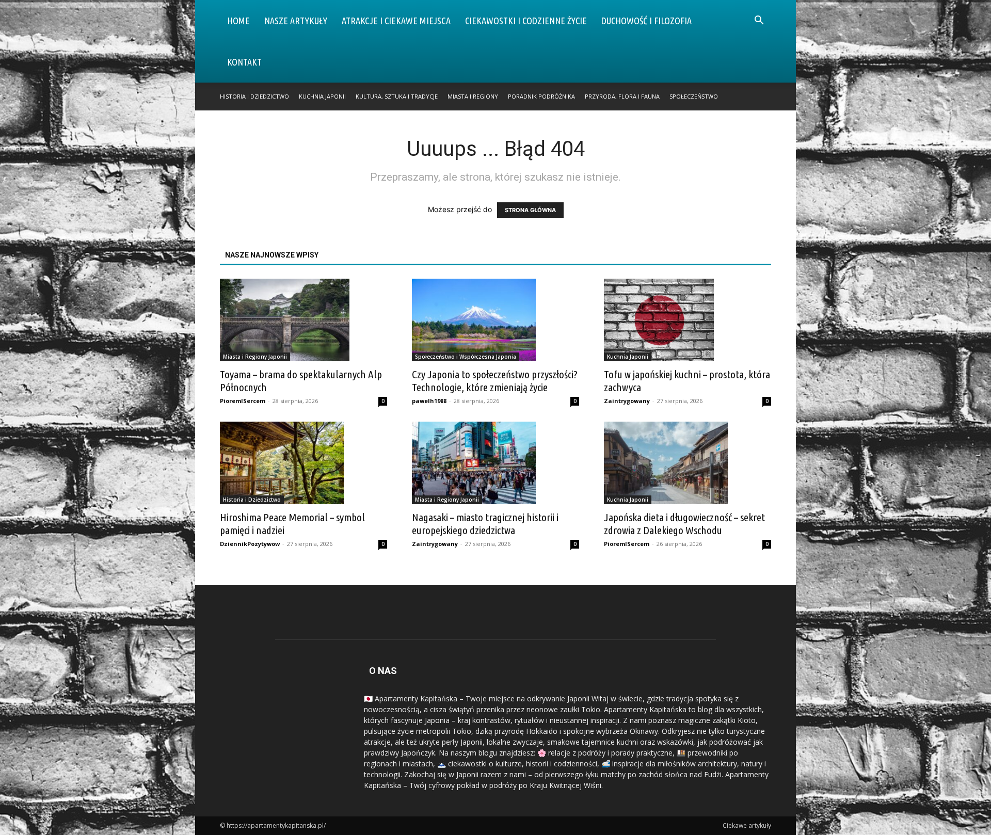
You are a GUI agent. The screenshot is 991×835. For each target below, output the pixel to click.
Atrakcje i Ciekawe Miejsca (396, 20)
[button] (758, 21)
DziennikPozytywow (250, 544)
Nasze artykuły (295, 20)
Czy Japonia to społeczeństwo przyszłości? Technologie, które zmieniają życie (495, 380)
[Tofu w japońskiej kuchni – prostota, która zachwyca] (687, 320)
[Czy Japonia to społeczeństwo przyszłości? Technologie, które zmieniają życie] (495, 320)
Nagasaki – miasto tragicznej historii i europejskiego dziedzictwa (485, 523)
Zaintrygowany (627, 401)
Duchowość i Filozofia (646, 20)
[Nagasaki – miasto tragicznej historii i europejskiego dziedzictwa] (495, 463)
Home (238, 20)
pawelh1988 (429, 401)
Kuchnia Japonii (322, 96)
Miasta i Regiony (472, 96)
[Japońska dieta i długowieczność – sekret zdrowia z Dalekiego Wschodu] (687, 463)
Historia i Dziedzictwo (254, 96)
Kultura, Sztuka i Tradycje (397, 96)
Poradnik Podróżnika (541, 96)
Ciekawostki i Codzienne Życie (526, 20)
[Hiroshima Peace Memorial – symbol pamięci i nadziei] (303, 463)
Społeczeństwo (693, 96)
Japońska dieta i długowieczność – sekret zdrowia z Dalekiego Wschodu (684, 523)
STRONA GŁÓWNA (530, 210)
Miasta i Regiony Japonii (255, 356)
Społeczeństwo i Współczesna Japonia (465, 356)
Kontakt (244, 62)
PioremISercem (242, 401)
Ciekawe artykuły (747, 825)
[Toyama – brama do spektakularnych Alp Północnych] (303, 320)
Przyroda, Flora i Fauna (622, 96)
